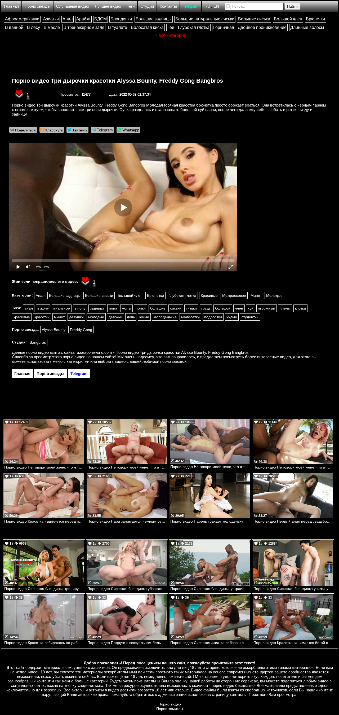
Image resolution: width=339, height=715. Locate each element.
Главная (11, 6)
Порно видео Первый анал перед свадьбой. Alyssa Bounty (293, 521)
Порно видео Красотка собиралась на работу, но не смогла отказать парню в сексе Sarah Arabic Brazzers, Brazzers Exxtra (44, 643)
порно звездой (173, 361)
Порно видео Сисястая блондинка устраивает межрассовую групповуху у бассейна (210, 588)
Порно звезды (37, 6)
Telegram (191, 6)
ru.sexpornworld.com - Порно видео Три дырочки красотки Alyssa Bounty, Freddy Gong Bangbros (162, 352)
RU (207, 6)
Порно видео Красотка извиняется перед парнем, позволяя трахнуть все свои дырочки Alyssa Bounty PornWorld (44, 521)
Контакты (168, 6)
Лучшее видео (108, 6)
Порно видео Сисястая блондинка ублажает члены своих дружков (127, 588)
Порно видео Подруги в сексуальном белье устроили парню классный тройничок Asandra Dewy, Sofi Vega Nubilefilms (127, 643)
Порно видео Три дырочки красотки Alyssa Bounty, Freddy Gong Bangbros (117, 80)
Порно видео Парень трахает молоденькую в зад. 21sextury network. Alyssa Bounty (210, 521)
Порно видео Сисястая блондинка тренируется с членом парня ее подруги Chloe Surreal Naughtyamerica (44, 588)
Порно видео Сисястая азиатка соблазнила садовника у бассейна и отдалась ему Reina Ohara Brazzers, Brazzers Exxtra (210, 643)
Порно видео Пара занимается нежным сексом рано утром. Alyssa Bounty (127, 521)
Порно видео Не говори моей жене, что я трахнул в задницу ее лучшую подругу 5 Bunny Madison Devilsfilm (127, 467)
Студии (147, 6)
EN (216, 6)
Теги (131, 6)
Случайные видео (72, 6)
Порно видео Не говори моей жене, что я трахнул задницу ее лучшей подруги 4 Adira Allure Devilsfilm (293, 467)
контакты (238, 694)
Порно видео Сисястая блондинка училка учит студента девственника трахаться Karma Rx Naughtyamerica (293, 588)
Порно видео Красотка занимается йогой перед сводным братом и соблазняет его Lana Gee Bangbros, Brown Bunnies (293, 643)
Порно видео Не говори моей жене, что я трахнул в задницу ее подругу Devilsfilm (210, 467)
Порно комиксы (169, 709)
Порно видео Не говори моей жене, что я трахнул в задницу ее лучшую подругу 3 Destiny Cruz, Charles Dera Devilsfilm (44, 467)
